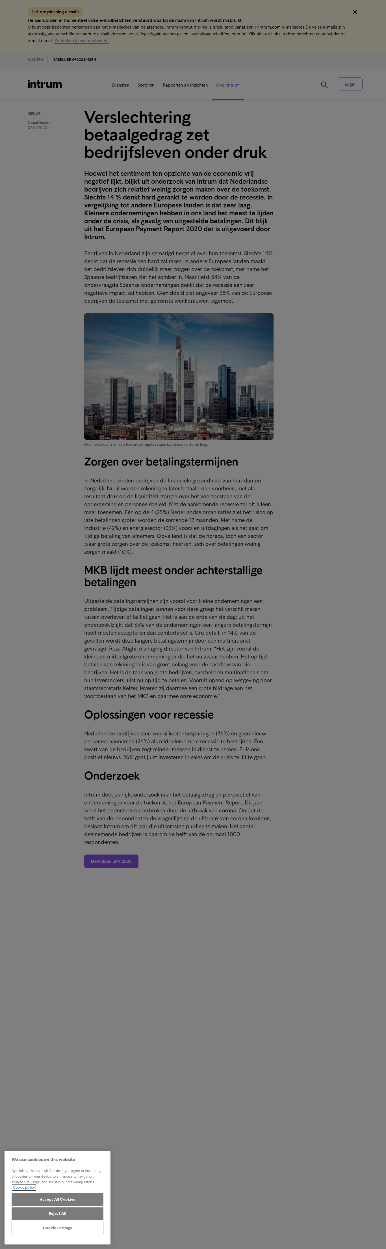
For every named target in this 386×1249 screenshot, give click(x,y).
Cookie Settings (57, 1228)
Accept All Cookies (57, 1199)
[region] (57, 1197)
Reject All (57, 1213)
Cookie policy (24, 1187)
